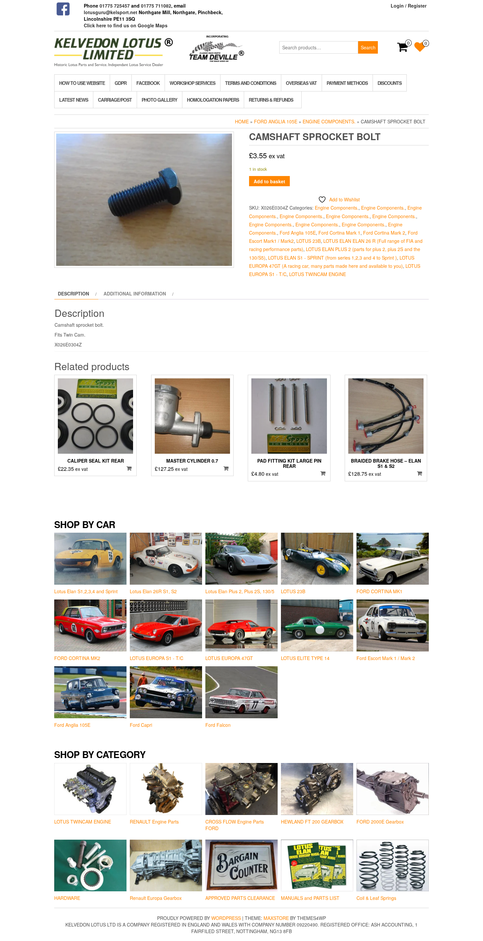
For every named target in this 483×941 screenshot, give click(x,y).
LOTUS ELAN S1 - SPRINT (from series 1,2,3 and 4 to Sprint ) (332, 257)
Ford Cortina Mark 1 (339, 232)
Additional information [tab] (135, 293)
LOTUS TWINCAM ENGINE (317, 274)
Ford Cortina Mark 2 (384, 232)
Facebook (148, 83)
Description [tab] (73, 293)
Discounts (390, 83)
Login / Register (408, 5)
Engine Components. (329, 121)
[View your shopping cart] (402, 49)
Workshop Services (192, 83)
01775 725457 (115, 5)
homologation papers (213, 99)
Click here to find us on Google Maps (126, 25)
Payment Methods (347, 83)
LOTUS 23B (308, 241)
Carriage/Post (115, 99)
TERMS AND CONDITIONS (250, 83)
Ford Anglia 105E (275, 121)
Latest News (73, 99)
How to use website (82, 83)
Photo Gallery (159, 99)
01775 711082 (156, 5)
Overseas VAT (301, 83)
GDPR (120, 83)
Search (368, 47)
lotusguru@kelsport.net (110, 12)
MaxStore (276, 918)
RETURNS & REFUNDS (271, 99)
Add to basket (269, 181)
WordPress (226, 918)
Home (242, 121)
